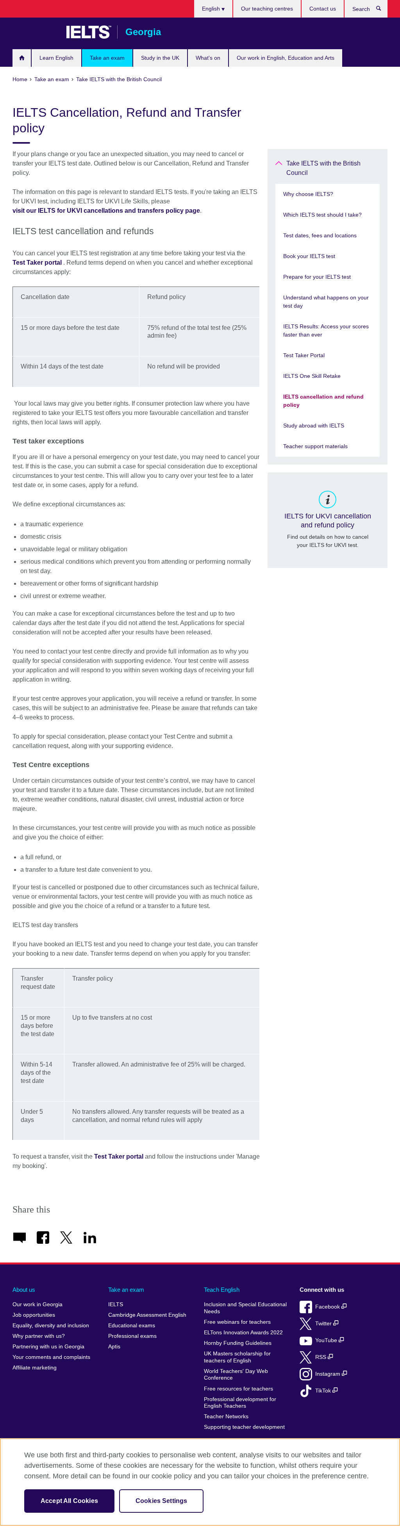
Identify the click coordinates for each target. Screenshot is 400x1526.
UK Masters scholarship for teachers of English (237, 1357)
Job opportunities (33, 1315)
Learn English (56, 58)
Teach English (221, 1289)
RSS (321, 1357)
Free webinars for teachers (237, 1322)
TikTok (323, 1391)
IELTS (115, 1304)
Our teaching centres (267, 8)
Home (21, 58)
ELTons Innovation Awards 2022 (243, 1332)
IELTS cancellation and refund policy (323, 401)
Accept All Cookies (69, 1501)
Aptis (114, 1347)
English (211, 8)
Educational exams (131, 1325)
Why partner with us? (38, 1336)
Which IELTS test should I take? (322, 215)
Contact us (322, 8)
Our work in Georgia (37, 1304)
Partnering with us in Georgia (48, 1347)
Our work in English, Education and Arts (285, 58)
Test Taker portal (37, 262)
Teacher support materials (315, 446)
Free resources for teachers (238, 1389)
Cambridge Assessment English (147, 1315)
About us (23, 1289)
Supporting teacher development (244, 1427)
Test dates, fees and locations (320, 235)
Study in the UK (160, 58)
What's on (208, 58)
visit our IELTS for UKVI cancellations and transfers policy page (106, 210)
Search (383, 10)
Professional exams (132, 1336)
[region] (200, 1482)
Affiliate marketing (34, 1368)
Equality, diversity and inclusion (50, 1325)
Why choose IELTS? (308, 194)
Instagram (328, 1374)
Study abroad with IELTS (313, 425)
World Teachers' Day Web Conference (236, 1374)
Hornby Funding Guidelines (237, 1343)
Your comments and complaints (51, 1357)
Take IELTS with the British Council (323, 168)
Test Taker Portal (304, 355)
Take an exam (107, 58)
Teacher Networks (226, 1416)
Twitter (324, 1324)
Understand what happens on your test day (326, 301)
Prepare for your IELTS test (317, 277)
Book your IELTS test (309, 256)
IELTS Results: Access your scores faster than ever (326, 330)
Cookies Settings (162, 1501)
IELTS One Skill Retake (312, 376)
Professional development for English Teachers (240, 1402)
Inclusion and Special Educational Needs (245, 1308)
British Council (35, 32)
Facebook (328, 1307)
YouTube (327, 1340)
